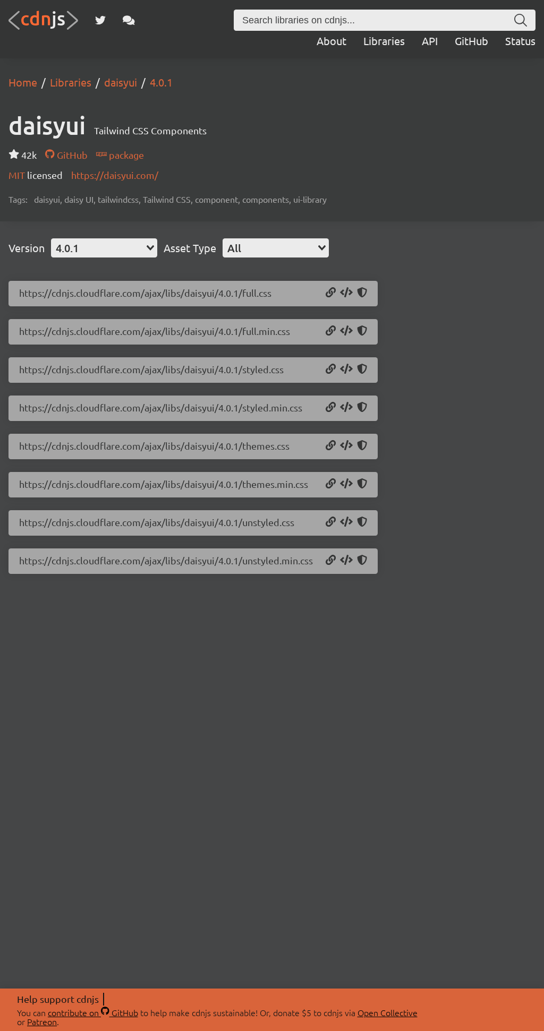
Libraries (384, 40)
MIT (17, 175)
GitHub (471, 40)
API (430, 40)
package (125, 154)
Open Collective (388, 1012)
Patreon (42, 1021)
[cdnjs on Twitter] (100, 20)
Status (520, 40)
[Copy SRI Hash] (362, 293)
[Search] (520, 20)
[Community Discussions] (129, 20)
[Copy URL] (331, 293)
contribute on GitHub (93, 1012)
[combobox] (104, 247)
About (331, 40)
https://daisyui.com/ (114, 175)
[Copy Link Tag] (346, 293)
